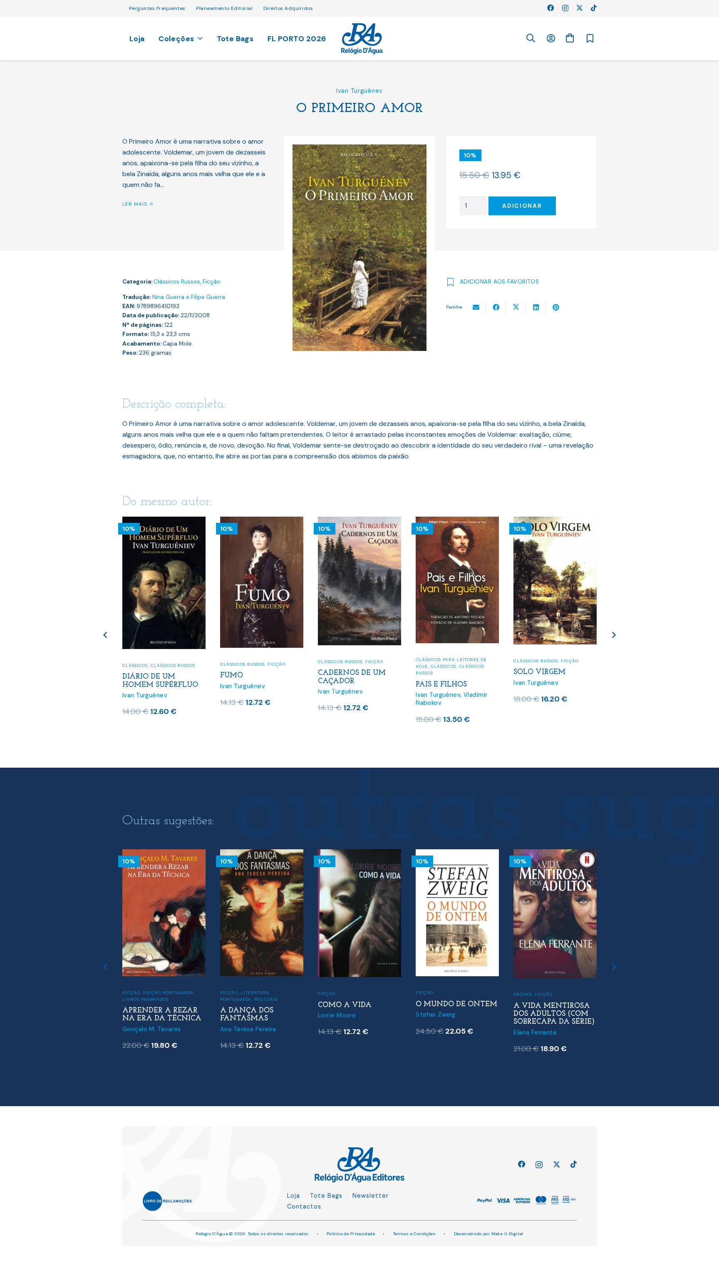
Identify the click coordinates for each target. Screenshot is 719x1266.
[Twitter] (579, 8)
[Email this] (476, 307)
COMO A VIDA (345, 1005)
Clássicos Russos (177, 281)
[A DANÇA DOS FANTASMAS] (261, 854)
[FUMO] (261, 521)
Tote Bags (326, 1195)
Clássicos (135, 665)
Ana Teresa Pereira (248, 1029)
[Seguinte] (613, 635)
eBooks (522, 994)
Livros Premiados (145, 999)
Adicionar (522, 205)
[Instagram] (565, 8)
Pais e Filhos (441, 684)
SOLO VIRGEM (539, 672)
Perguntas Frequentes (157, 8)
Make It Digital (507, 1233)
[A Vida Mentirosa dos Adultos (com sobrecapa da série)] (555, 854)
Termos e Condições (414, 1233)
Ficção (212, 281)
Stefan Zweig (435, 1014)
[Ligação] (361, 38)
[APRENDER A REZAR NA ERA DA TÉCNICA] (164, 854)
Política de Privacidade (351, 1233)
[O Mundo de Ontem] (457, 854)
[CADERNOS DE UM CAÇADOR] (359, 521)
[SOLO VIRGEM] (555, 521)
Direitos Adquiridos (288, 8)
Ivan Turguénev (359, 91)
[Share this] (496, 307)
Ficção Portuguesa (168, 992)
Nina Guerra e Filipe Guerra (188, 297)
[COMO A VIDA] (359, 854)
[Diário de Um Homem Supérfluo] (164, 521)
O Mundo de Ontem (456, 1004)
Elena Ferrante (535, 1032)
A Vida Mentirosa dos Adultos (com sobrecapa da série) (554, 1013)
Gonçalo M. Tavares (151, 1029)
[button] (530, 38)
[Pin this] (556, 307)
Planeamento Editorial (224, 8)
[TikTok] (594, 8)
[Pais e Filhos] (457, 521)
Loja (293, 1195)
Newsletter (370, 1195)
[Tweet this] (516, 307)
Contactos (304, 1206)
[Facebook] (550, 8)
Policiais (266, 999)
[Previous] (106, 635)
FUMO (231, 675)
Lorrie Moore (337, 1015)
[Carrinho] (570, 38)
